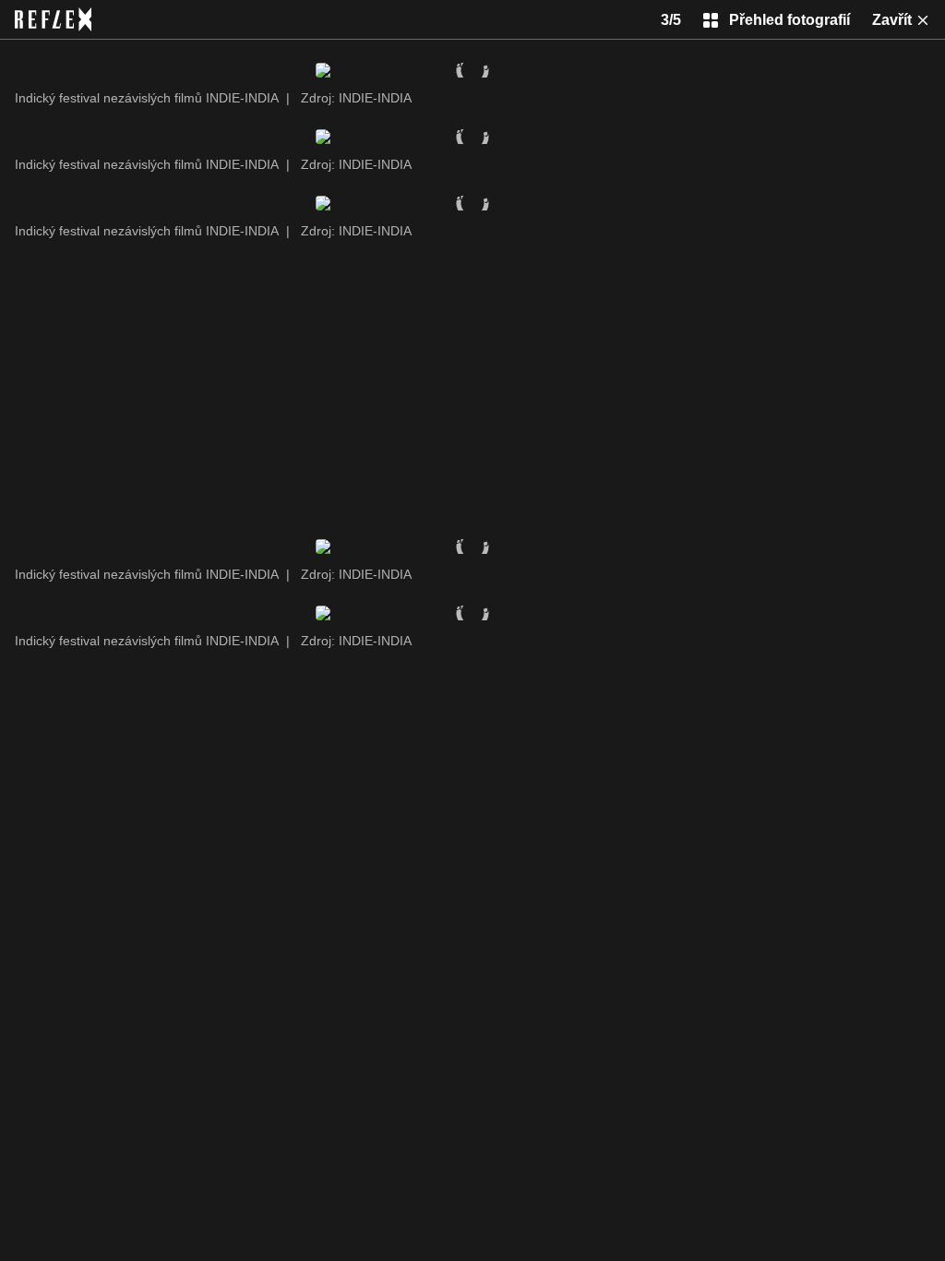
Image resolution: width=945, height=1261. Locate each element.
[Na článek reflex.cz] (53, 19)
